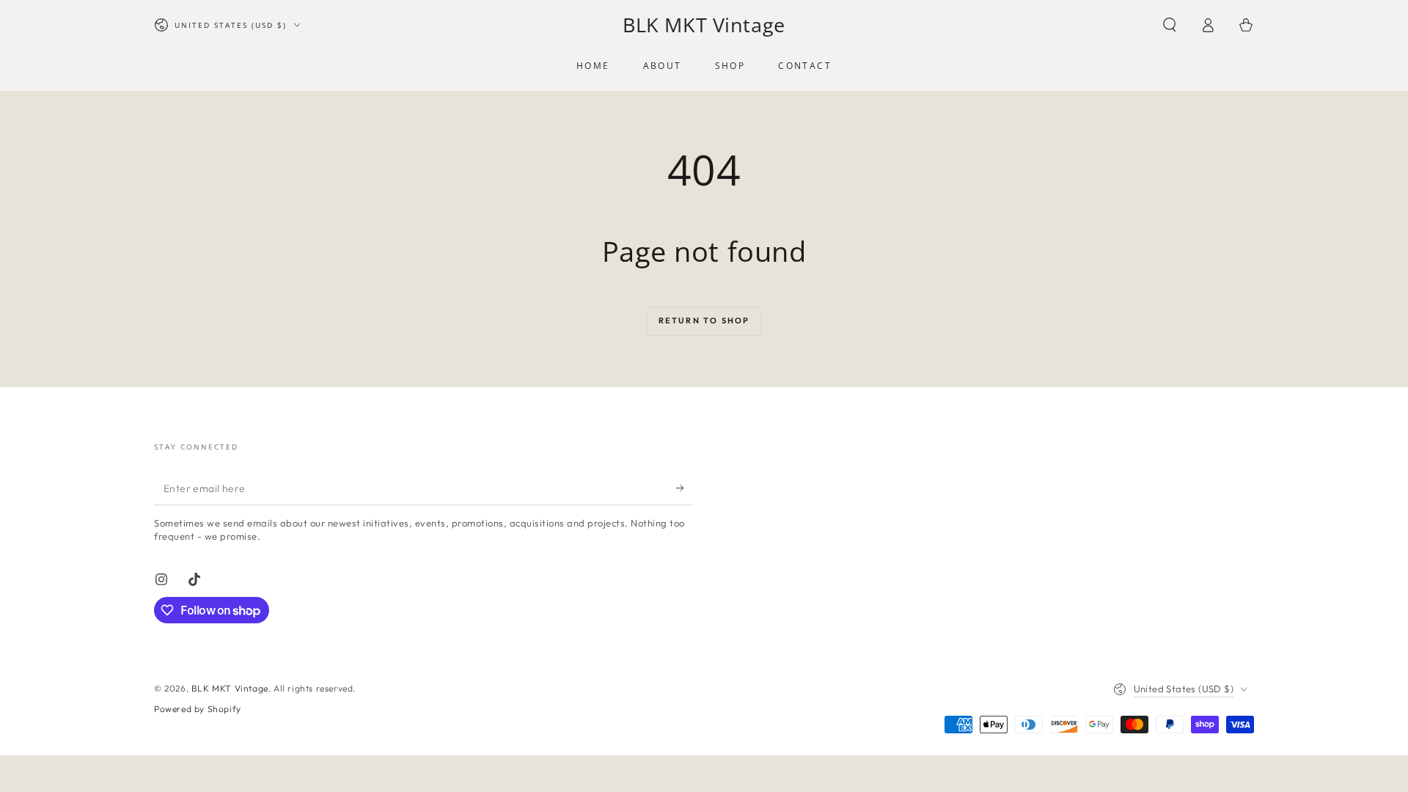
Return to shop (704, 320)
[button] (1170, 25)
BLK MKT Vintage (229, 688)
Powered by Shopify (197, 708)
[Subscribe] (684, 488)
